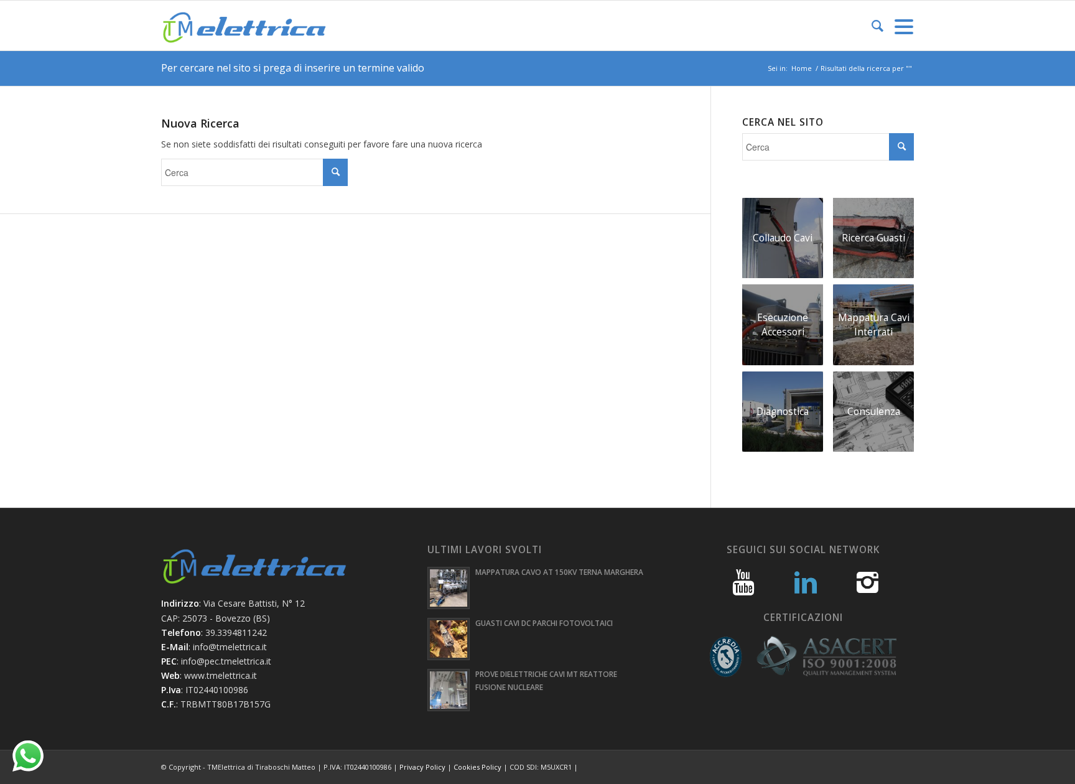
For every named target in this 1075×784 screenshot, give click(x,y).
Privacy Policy (422, 767)
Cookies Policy (477, 767)
